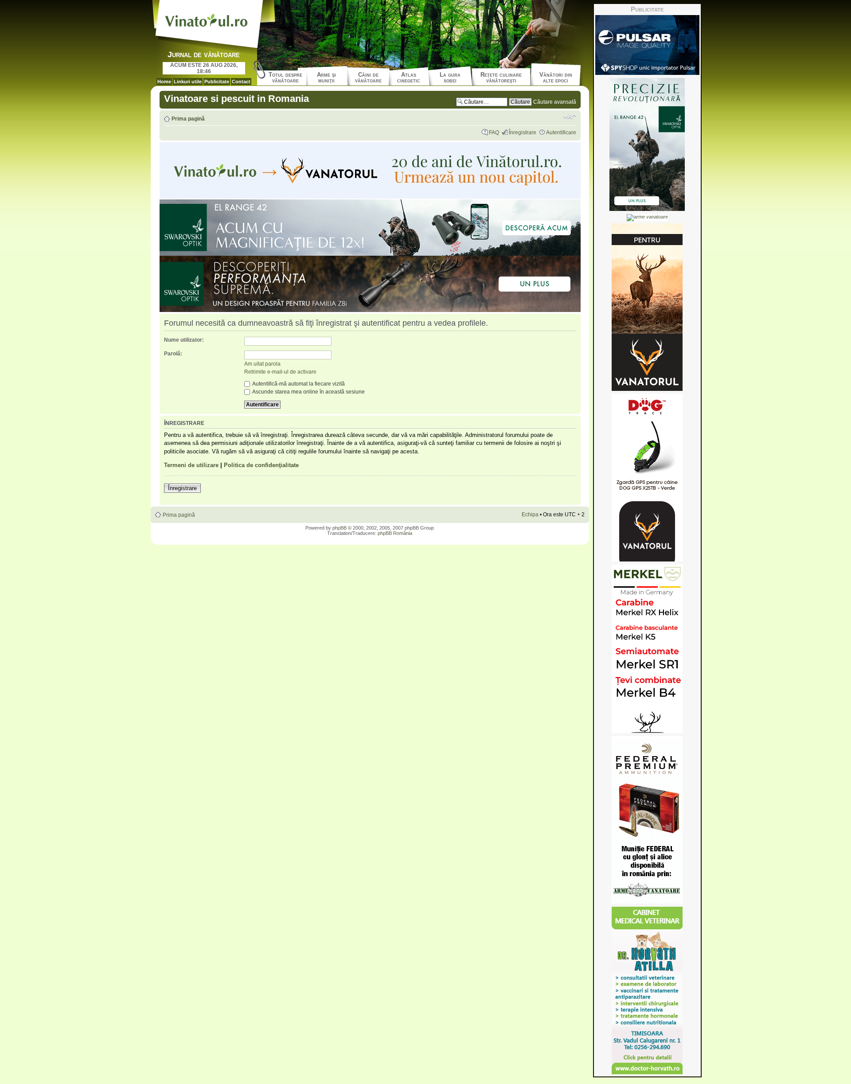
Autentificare (561, 132)
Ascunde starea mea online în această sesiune (308, 392)
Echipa (530, 514)
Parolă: (173, 354)
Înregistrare (522, 132)
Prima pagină (188, 119)
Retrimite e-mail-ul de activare (280, 372)
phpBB (339, 527)
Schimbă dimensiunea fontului (569, 117)
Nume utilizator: (184, 340)
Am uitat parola (262, 364)
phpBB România (395, 533)
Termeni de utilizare (191, 465)
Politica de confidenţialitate (261, 465)
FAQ (494, 132)
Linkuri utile (188, 81)
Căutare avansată (554, 102)
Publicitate (216, 81)
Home (164, 81)
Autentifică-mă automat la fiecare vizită (298, 384)
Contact (241, 81)
